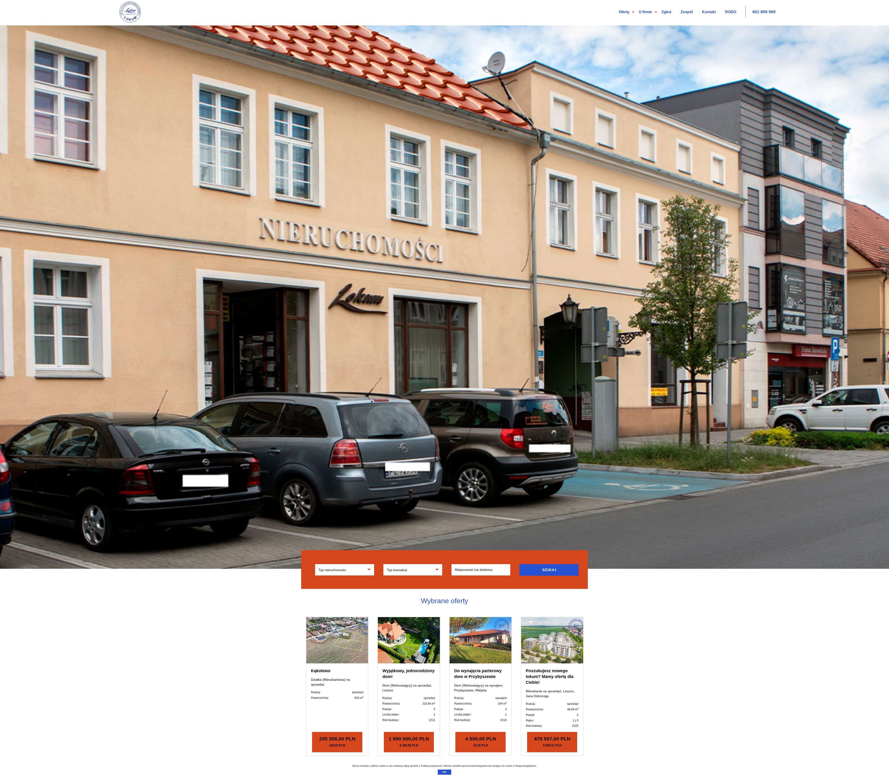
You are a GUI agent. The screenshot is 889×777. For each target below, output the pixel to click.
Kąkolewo (320, 670)
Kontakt (709, 12)
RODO (730, 12)
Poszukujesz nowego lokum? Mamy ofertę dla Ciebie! (549, 676)
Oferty (624, 12)
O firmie (645, 12)
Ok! (444, 772)
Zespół (687, 12)
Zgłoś (666, 12)
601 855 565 (764, 11)
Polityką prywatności (431, 766)
